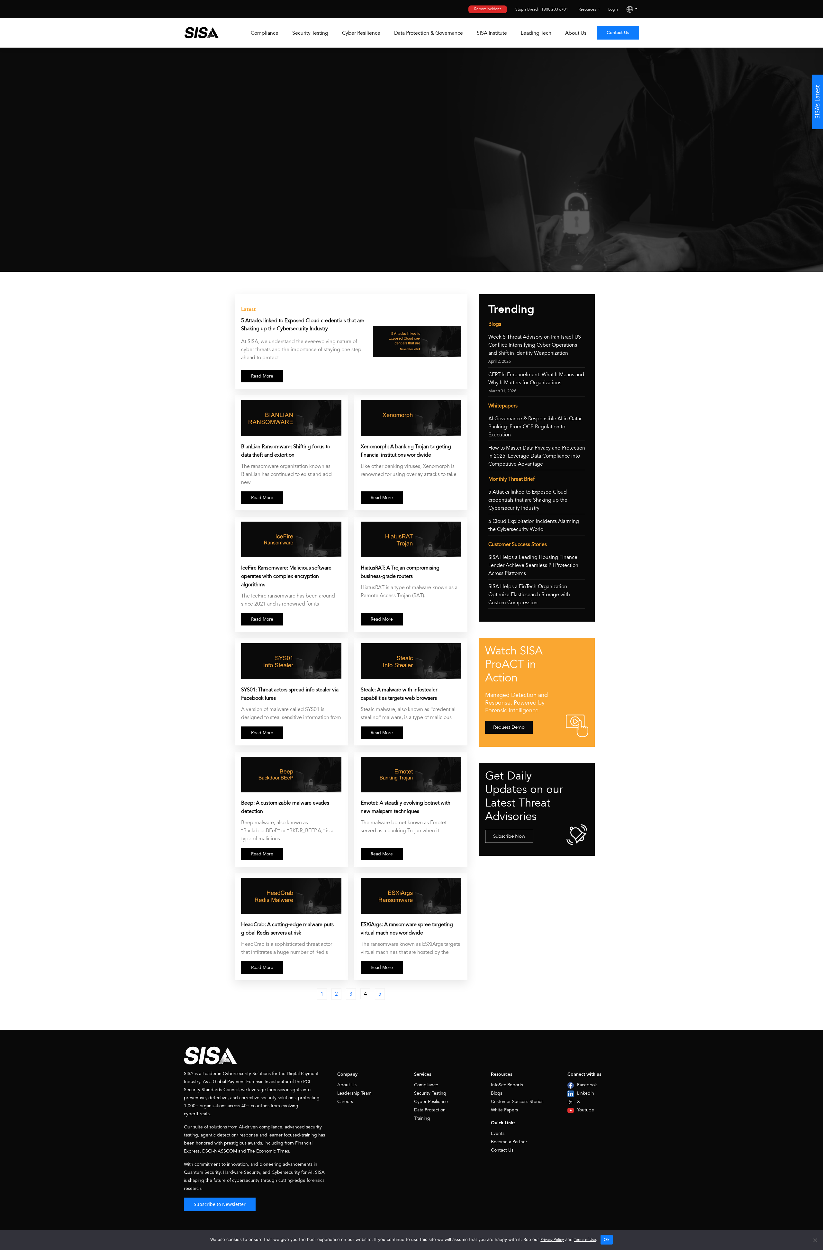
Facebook (587, 1084)
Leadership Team (354, 1093)
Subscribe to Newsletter (220, 1204)
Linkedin (585, 1093)
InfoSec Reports (507, 1084)
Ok (607, 1239)
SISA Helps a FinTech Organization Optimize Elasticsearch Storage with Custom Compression (529, 595)
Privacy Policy (552, 1240)
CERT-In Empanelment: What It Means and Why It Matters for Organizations (536, 379)
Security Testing (310, 33)
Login (613, 9)
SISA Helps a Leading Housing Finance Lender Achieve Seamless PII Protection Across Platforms (533, 565)
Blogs (496, 1093)
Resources (587, 9)
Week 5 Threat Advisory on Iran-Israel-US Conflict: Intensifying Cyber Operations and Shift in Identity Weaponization (534, 345)
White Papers (504, 1110)
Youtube (585, 1110)
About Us (575, 33)
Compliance (264, 33)
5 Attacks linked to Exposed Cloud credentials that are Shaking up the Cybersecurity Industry (302, 325)
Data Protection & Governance (428, 33)
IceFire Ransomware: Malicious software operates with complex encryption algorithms (286, 576)
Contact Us (618, 32)
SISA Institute (492, 33)
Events (497, 1133)
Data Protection (430, 1110)
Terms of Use (585, 1240)
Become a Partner (509, 1141)
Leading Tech (536, 33)
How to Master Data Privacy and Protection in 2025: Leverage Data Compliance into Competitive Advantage (536, 456)
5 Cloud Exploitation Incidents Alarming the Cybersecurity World (533, 525)
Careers (345, 1101)
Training (422, 1118)
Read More (262, 376)
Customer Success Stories (517, 1101)
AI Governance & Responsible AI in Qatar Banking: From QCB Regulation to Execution (535, 427)
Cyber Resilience (361, 33)
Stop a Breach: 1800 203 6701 (541, 9)
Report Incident (487, 9)
